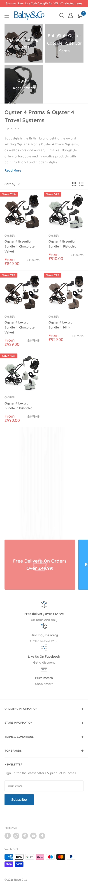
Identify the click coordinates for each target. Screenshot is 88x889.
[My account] (70, 15)
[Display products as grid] (74, 184)
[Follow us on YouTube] (33, 836)
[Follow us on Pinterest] (25, 836)
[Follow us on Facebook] (8, 836)
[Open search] (61, 15)
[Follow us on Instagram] (16, 836)
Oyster (10, 235)
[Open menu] (7, 16)
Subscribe (19, 799)
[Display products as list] (81, 184)
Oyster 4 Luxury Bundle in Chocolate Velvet (20, 327)
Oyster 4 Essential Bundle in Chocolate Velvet (20, 246)
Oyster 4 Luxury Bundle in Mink (60, 324)
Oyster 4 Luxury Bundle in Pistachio (18, 405)
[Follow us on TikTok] (42, 836)
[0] (80, 15)
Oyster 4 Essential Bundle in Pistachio (62, 243)
